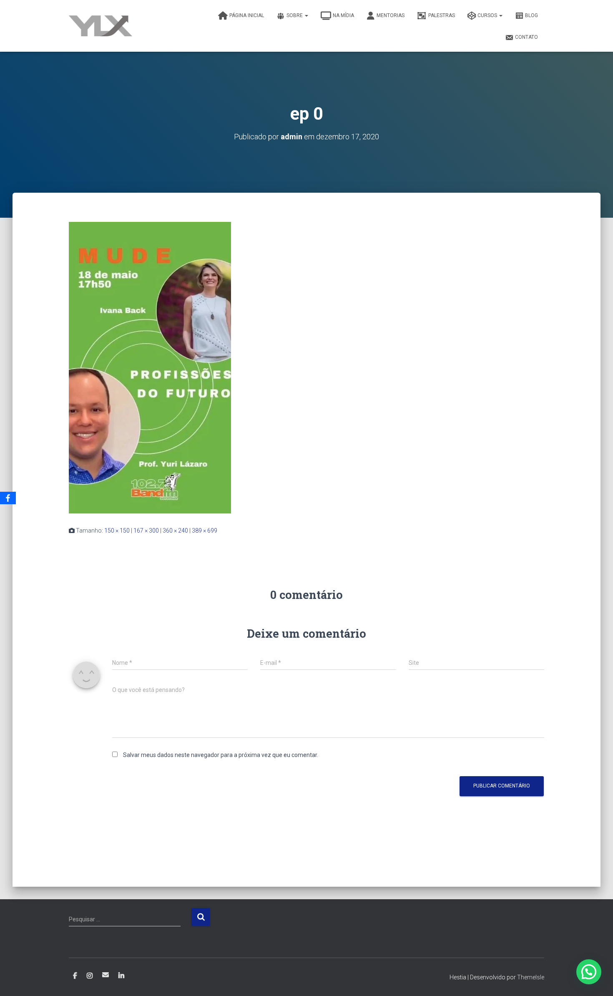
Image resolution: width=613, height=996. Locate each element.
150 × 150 (117, 530)
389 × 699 (204, 530)
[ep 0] (150, 367)
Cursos (487, 15)
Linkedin (121, 976)
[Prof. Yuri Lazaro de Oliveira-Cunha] (100, 25)
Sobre (295, 15)
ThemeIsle (530, 977)
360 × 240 (175, 530)
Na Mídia (343, 15)
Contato (526, 37)
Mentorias (390, 15)
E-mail (105, 974)
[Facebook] (8, 498)
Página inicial (246, 15)
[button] (588, 971)
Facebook (75, 976)
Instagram (90, 976)
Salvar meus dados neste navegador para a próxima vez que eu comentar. (220, 755)
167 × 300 (146, 530)
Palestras (441, 15)
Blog (531, 15)
